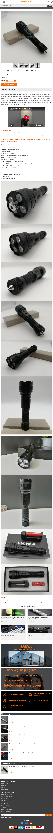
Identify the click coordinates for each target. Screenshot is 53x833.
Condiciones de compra (6, 794)
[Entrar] (48, 2)
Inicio (2, 8)
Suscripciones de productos (7, 811)
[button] (51, 12)
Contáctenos (3, 785)
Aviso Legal (3, 800)
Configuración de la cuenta (7, 809)
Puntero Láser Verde (8, 8)
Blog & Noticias (4, 789)
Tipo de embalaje (4, 74)
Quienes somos (4, 783)
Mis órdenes (3, 807)
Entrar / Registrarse (5, 805)
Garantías (3, 787)
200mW (15, 8)
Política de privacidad (6, 798)
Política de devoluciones (6, 796)
